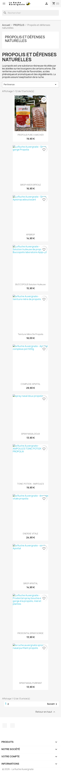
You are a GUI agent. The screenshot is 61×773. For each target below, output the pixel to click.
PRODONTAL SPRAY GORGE (30, 633)
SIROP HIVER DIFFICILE (30, 184)
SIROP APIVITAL (30, 583)
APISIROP (30, 234)
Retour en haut (45, 712)
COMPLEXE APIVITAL (30, 384)
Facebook (4, 725)
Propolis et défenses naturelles (25, 39)
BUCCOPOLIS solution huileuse (30, 284)
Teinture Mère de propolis (30, 334)
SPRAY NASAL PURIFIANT (30, 683)
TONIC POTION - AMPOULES (30, 483)
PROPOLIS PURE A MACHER (31, 134)
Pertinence (30, 84)
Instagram (12, 725)
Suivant (52, 704)
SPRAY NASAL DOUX (30, 433)
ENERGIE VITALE (30, 533)
